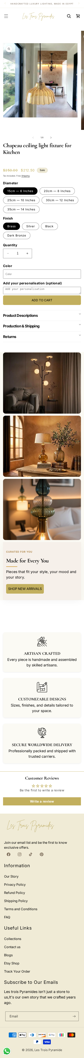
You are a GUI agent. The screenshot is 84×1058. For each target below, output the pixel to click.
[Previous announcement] (5, 3)
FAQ (7, 917)
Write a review (42, 801)
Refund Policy (14, 893)
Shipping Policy (16, 901)
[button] (6, 16)
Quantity (10, 245)
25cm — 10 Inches (21, 200)
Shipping (25, 175)
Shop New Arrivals (25, 589)
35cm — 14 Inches (21, 209)
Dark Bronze (16, 235)
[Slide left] (33, 137)
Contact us (12, 947)
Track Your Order (17, 971)
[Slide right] (50, 137)
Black (49, 226)
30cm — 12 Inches (60, 200)
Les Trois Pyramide (48, 1050)
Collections (12, 939)
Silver (30, 226)
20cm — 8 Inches (57, 191)
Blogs (8, 955)
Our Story (11, 876)
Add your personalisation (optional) (32, 283)
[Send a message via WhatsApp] (7, 1051)
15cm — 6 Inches (20, 191)
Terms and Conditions (20, 909)
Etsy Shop (11, 963)
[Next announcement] (78, 3)
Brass (11, 226)
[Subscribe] (74, 1016)
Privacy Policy (15, 884)
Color (7, 266)
